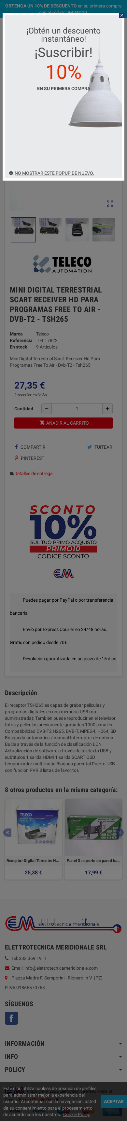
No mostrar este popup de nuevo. (54, 173)
